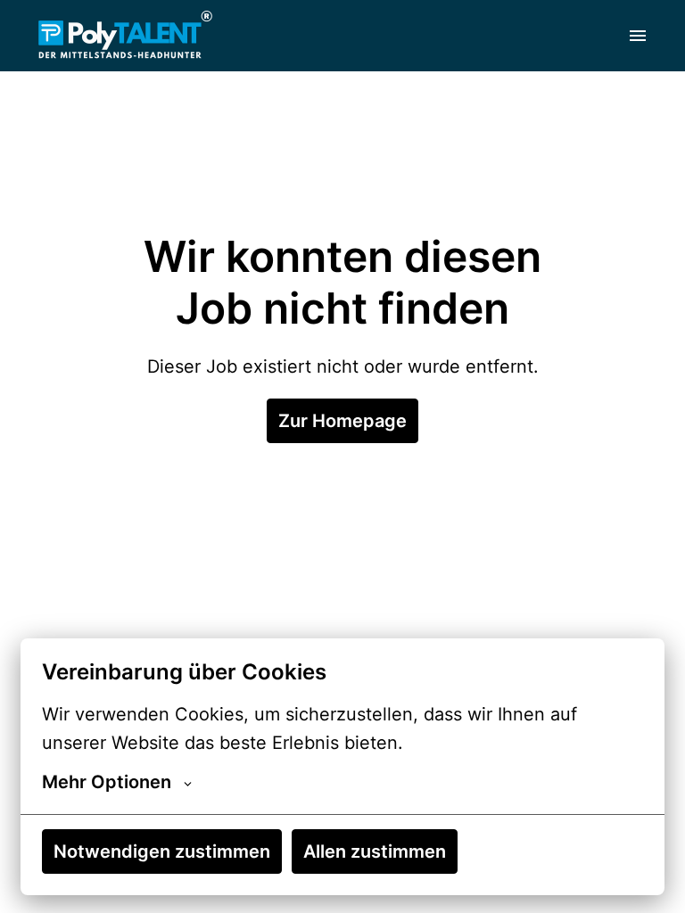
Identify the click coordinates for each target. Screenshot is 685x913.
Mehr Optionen (106, 782)
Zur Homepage (342, 421)
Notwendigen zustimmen (162, 851)
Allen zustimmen (374, 851)
